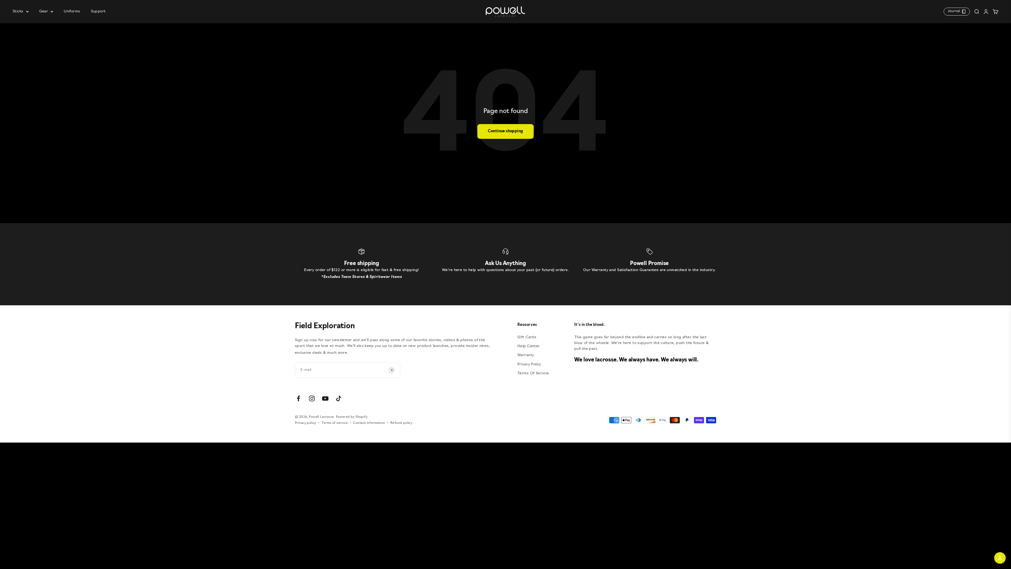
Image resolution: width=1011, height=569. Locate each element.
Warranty (525, 355)
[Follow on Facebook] (298, 398)
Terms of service (334, 423)
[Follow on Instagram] (311, 398)
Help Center (528, 346)
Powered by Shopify (352, 417)
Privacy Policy (529, 364)
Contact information (369, 423)
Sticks (18, 11)
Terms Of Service (533, 373)
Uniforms (72, 11)
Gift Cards (526, 337)
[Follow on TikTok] (338, 398)
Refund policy (401, 423)
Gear (43, 11)
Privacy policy (305, 423)
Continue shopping (505, 131)
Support (98, 11)
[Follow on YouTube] (325, 398)
